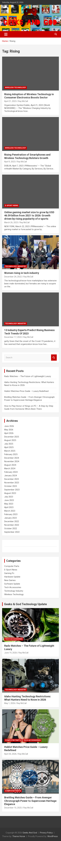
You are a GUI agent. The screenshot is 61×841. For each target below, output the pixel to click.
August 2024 (10, 465)
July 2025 (8, 444)
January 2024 (10, 475)
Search (54, 357)
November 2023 (11, 482)
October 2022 (10, 528)
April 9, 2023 (9, 161)
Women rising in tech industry (21, 272)
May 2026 (8, 429)
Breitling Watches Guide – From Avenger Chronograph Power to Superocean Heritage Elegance (30, 801)
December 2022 (11, 521)
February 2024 (10, 472)
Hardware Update (12, 576)
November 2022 (11, 525)
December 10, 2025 (13, 808)
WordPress (52, 836)
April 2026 (8, 433)
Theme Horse (18, 836)
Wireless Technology (15, 88)
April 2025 (8, 447)
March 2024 (9, 468)
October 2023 (10, 486)
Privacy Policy (46, 832)
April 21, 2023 (10, 101)
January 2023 (10, 518)
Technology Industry (15, 266)
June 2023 (9, 500)
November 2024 (11, 461)
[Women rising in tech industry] (30, 252)
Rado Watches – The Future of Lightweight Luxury (27, 376)
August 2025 (10, 440)
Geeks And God (30, 832)
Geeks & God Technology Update (25, 604)
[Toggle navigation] (6, 34)
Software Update (12, 584)
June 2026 (9, 426)
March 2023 (9, 511)
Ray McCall (23, 101)
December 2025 (11, 436)
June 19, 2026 (10, 653)
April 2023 (8, 507)
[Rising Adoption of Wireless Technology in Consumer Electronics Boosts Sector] (30, 73)
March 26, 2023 (11, 222)
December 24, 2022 (13, 277)
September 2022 (12, 532)
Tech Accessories (12, 587)
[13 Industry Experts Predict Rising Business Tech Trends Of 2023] (30, 309)
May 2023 (8, 504)
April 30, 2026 (10, 754)
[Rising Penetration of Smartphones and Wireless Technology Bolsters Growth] (30, 134)
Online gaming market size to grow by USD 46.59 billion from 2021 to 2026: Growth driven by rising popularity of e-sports (29, 215)
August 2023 (10, 493)
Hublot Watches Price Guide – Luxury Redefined (26, 391)
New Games (10, 580)
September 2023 (12, 489)
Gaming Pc (9, 573)
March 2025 (9, 451)
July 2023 (8, 496)
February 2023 (10, 514)
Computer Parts (11, 566)
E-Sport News (11, 206)
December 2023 (11, 479)
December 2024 (11, 458)
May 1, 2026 (9, 703)
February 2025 (10, 454)
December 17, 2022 (13, 337)
